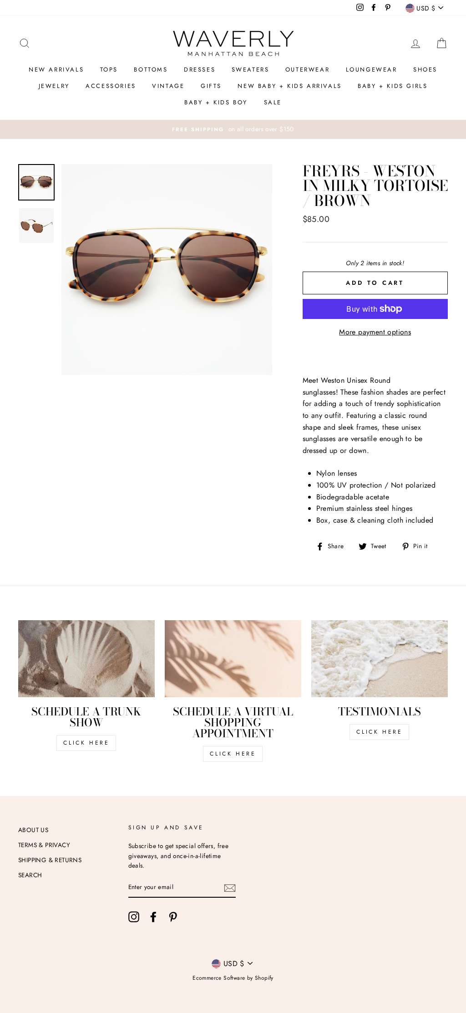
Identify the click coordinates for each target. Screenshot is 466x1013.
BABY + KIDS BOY (216, 102)
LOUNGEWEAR (371, 69)
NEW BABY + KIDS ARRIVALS (289, 86)
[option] (233, 129)
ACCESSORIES (111, 86)
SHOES (425, 69)
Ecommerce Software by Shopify (233, 978)
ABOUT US (33, 829)
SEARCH (30, 874)
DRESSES (199, 69)
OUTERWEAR (307, 69)
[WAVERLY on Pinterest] (172, 916)
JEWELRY (54, 86)
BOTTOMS (150, 69)
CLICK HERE (86, 743)
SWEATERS (250, 69)
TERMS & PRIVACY (44, 844)
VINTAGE (168, 86)
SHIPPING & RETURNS (49, 859)
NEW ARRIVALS (56, 69)
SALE (273, 102)
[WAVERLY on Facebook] (153, 916)
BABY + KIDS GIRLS (392, 86)
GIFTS (211, 86)
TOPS (109, 69)
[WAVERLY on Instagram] (133, 916)
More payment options (375, 332)
